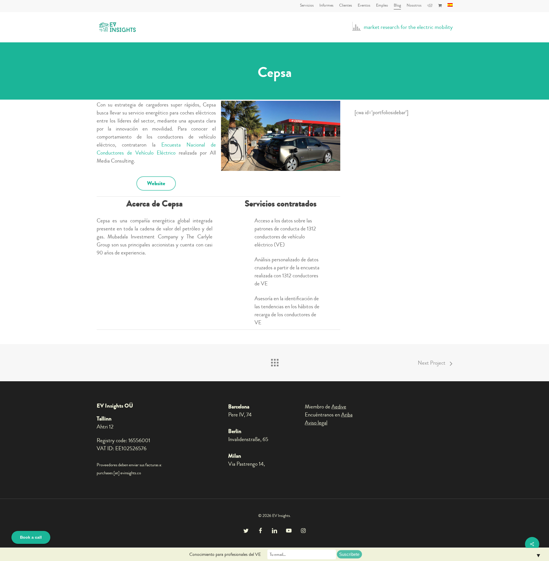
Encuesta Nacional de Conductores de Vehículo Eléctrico (156, 149)
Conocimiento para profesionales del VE (225, 554)
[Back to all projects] (274, 361)
